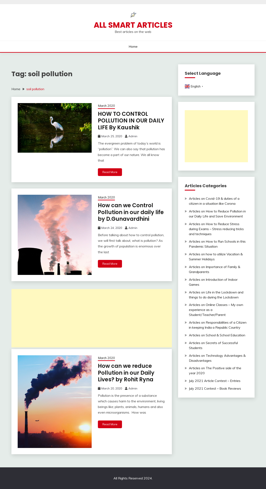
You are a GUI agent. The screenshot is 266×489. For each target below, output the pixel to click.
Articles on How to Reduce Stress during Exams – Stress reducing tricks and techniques (216, 229)
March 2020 (106, 106)
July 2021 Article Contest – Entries (214, 381)
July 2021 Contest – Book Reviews (215, 388)
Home (133, 46)
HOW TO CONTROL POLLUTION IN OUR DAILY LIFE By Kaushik (131, 120)
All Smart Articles (133, 25)
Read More (109, 172)
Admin (132, 136)
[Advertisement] (91, 318)
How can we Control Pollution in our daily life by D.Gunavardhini (131, 212)
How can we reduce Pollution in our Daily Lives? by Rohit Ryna (126, 372)
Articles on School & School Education (217, 335)
